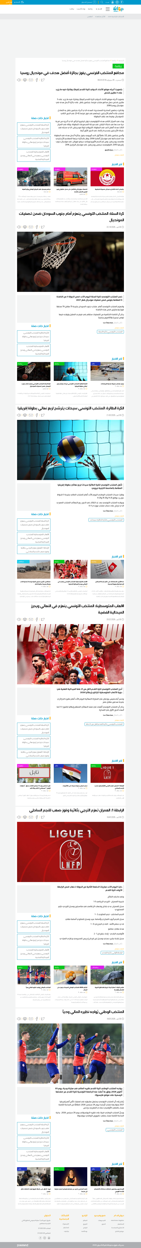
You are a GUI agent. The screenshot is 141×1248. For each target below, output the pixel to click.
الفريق (85, 1224)
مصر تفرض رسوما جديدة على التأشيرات (75, 785)
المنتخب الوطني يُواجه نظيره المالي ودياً (38, 987)
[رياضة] (33, 371)
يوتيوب (66, 1231)
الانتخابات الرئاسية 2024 (116, 16)
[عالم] (107, 371)
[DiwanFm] (118, 9)
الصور (104, 1224)
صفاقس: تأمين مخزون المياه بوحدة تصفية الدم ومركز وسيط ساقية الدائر (35, 582)
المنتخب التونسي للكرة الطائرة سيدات (106, 519)
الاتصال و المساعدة (117, 1227)
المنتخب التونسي (114, 1129)
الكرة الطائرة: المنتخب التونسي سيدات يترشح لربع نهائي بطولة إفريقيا (35, 142)
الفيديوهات (102, 1220)
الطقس (90, 16)
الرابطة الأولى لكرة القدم (112, 952)
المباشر (85, 1220)
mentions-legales (117, 1220)
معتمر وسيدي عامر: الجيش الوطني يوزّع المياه (36, 189)
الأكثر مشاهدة (100, 16)
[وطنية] (107, 569)
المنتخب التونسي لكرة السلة (110, 331)
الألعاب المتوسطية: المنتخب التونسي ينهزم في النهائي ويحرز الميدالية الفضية (34, 155)
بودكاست (81, 8)
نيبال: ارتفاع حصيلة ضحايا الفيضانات (112, 383)
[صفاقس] (33, 569)
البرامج (85, 1227)
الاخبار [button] (100, 8)
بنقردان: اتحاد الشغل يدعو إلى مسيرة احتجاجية (109, 189)
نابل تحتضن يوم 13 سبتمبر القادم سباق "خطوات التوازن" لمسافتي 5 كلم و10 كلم (35, 786)
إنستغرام (66, 1227)
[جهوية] (33, 177)
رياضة (90, 8)
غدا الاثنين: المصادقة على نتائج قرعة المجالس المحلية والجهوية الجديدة (109, 582)
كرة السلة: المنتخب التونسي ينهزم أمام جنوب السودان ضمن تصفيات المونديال (34, 128)
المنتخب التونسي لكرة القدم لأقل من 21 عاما (104, 724)
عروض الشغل (119, 1231)
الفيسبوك (65, 1224)
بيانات (72, 8)
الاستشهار (121, 1224)
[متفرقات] (107, 975)
